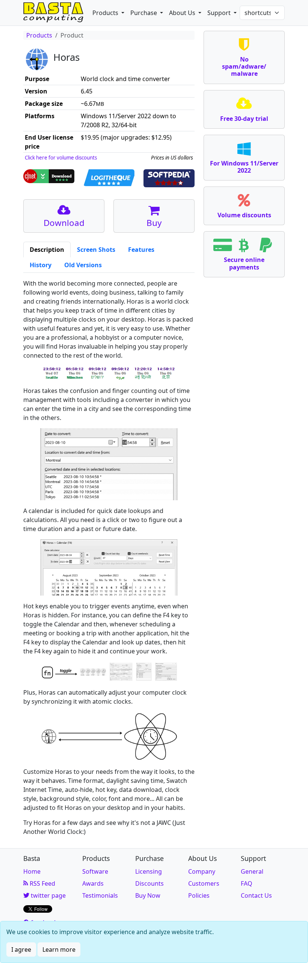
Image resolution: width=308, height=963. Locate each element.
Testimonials (100, 895)
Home (32, 871)
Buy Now (147, 895)
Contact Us (256, 895)
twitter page (47, 895)
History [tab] (40, 265)
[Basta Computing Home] (53, 13)
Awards (93, 883)
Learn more (58, 949)
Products (39, 35)
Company (201, 871)
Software (95, 871)
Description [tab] (47, 249)
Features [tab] (141, 249)
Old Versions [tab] (83, 265)
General (252, 871)
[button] (108, 12)
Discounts (149, 883)
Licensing (148, 871)
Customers (203, 883)
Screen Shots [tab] (96, 249)
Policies (199, 895)
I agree (21, 949)
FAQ (246, 883)
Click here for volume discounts (61, 157)
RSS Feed (41, 883)
